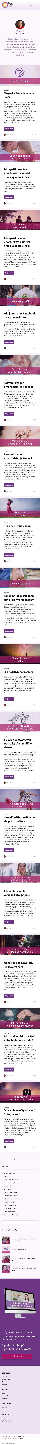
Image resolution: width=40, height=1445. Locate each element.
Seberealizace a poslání (11, 1195)
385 (35, 348)
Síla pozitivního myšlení (18, 672)
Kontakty (4, 1385)
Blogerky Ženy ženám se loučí (19, 95)
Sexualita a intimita (9, 1202)
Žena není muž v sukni (17, 526)
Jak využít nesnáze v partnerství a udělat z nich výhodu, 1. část (17, 242)
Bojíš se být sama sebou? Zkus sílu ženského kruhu (24, 1269)
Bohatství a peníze (9, 1173)
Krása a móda (8, 1176)
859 (35, 420)
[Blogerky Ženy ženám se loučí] (6, 1250)
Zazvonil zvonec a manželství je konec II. (18, 385)
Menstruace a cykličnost (11, 1183)
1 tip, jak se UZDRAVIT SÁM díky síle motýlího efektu (18, 743)
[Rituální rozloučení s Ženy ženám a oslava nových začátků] (6, 1240)
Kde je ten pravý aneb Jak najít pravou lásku (20, 315)
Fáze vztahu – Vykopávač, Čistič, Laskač (19, 1112)
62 (35, 491)
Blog (3, 1393)
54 (35, 856)
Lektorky (4, 1410)
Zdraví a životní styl (9, 1211)
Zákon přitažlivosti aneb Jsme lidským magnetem (19, 598)
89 (35, 705)
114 (35, 1002)
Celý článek (9, 128)
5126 (35, 134)
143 (35, 782)
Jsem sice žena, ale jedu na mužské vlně (18, 964)
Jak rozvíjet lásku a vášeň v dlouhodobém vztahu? (19, 1038)
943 (35, 928)
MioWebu (12, 1443)
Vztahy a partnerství (10, 1208)
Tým (3, 1382)
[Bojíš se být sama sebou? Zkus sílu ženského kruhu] (6, 1269)
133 (35, 561)
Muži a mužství (8, 1186)
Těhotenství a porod (10, 1205)
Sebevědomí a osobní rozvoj (12, 1199)
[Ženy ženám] (7, 5)
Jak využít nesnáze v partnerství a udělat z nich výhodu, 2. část (17, 173)
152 (35, 637)
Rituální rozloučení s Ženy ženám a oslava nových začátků (23, 1240)
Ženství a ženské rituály (11, 1215)
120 (35, 1147)
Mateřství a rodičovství (11, 1179)
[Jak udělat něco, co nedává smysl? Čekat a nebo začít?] (6, 1259)
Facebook (5, 1396)
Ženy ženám (9, 134)
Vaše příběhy (6, 1379)
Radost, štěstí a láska (10, 1192)
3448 (35, 279)
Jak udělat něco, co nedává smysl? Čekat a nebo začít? (24, 1259)
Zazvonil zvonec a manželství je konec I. (18, 456)
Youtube (4, 1398)
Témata (4, 1407)
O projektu (5, 1376)
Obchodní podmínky (17, 1438)
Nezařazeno (7, 1189)
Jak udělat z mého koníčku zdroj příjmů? (17, 893)
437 (35, 203)
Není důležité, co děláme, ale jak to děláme (19, 819)
